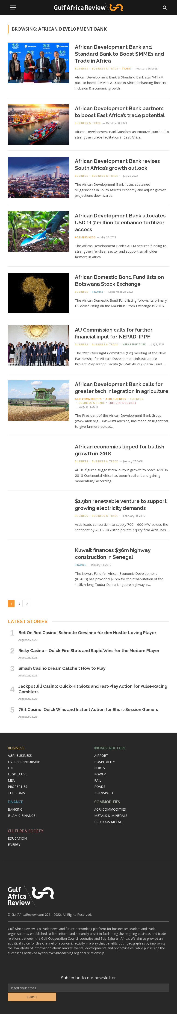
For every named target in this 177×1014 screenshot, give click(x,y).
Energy (14, 844)
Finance (97, 291)
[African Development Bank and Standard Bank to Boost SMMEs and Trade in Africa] (38, 63)
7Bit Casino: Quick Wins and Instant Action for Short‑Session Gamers (88, 709)
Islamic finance (21, 815)
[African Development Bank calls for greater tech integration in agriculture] (38, 400)
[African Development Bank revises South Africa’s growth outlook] (38, 177)
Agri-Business (85, 237)
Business (81, 68)
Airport (101, 755)
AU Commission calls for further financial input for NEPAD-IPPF (114, 333)
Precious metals (109, 822)
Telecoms (16, 793)
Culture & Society (122, 402)
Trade (126, 68)
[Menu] (13, 7)
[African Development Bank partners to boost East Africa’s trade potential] (38, 124)
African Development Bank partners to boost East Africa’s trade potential (120, 111)
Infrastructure (134, 344)
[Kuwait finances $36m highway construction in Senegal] (38, 566)
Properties (17, 786)
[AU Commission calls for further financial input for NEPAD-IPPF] (38, 345)
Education (17, 838)
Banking (15, 809)
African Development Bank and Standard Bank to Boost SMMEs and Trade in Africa (119, 54)
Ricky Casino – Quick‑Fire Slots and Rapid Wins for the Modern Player (88, 650)
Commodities (107, 801)
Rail (97, 780)
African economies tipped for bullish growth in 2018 (119, 450)
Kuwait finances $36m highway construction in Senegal (112, 553)
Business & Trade (105, 68)
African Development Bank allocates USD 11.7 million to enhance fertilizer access (120, 222)
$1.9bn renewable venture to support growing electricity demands (121, 504)
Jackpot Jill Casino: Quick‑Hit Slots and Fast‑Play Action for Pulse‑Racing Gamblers (92, 689)
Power (100, 774)
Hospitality (104, 762)
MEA (11, 780)
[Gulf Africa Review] (88, 7)
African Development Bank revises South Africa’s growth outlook (117, 164)
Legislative (17, 774)
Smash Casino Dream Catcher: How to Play (62, 668)
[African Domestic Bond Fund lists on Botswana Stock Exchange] (38, 293)
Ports (99, 768)
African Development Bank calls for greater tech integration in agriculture (121, 387)
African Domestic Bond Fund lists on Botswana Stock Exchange (119, 280)
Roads (99, 786)
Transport (104, 793)
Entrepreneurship (24, 762)
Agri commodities (88, 399)
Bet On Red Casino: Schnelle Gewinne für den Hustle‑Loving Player (87, 632)
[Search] (164, 7)
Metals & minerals (110, 815)
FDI (10, 768)
